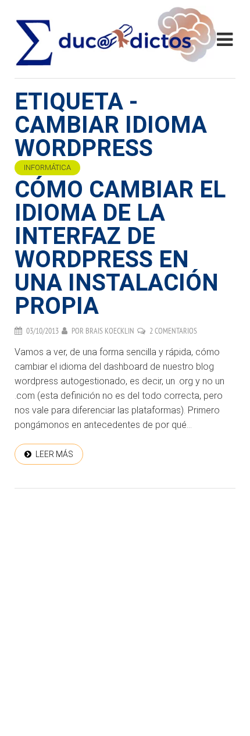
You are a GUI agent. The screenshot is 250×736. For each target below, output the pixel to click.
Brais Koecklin (109, 330)
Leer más (54, 454)
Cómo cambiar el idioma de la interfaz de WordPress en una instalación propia (120, 248)
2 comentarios (173, 330)
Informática (47, 167)
